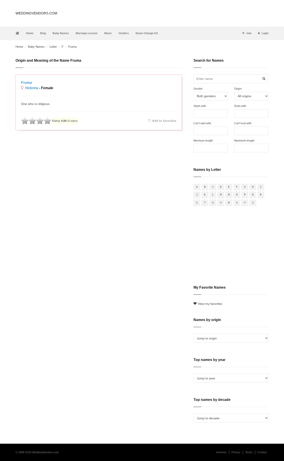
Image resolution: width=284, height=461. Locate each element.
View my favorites (210, 303)
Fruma (26, 83)
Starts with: (200, 106)
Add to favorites (164, 120)
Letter (53, 46)
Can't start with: (202, 123)
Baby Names (61, 33)
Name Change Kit (147, 33)
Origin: (238, 88)
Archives (221, 452)
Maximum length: (244, 140)
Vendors (123, 33)
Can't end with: (243, 123)
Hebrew (31, 88)
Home (30, 33)
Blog (43, 33)
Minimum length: (203, 140)
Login (265, 33)
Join (248, 33)
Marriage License (87, 33)
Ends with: (240, 106)
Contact (262, 452)
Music (108, 33)
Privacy (235, 452)
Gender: (198, 88)
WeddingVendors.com (36, 13)
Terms (248, 452)
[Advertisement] (99, 146)
